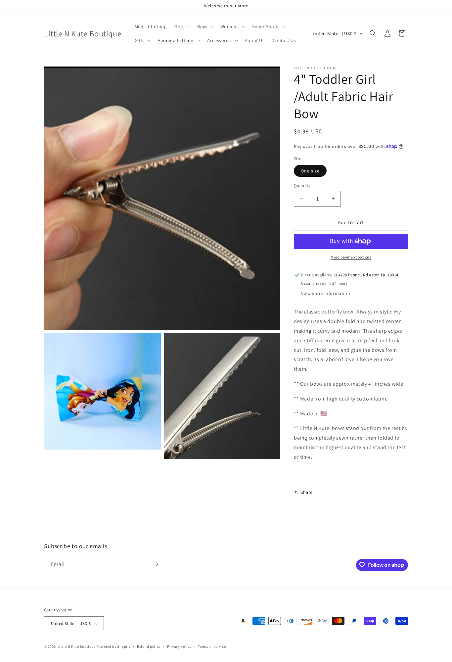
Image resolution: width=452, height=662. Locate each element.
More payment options (351, 257)
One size (310, 171)
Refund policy (148, 646)
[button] (181, 26)
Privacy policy (179, 646)
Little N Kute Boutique (77, 646)
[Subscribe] (155, 564)
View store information (325, 293)
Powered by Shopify (114, 646)
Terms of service (212, 646)
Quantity (302, 185)
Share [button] (306, 492)
